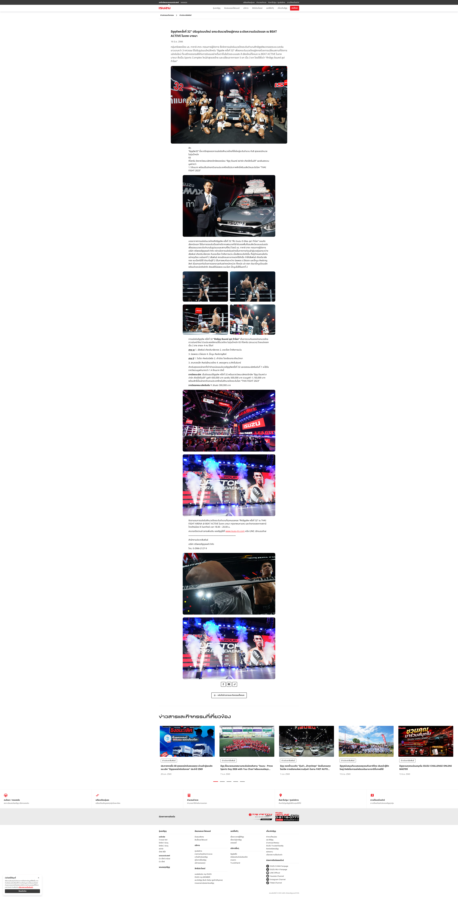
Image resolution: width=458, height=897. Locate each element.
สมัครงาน (269, 851)
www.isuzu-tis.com (235, 531)
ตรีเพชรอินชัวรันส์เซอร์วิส (238, 857)
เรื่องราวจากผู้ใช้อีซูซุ (237, 837)
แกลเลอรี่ (233, 843)
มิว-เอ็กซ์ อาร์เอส (164, 858)
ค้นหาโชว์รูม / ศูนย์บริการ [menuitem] (276, 2)
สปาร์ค (161, 849)
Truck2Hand (235, 863)
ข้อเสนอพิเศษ (199, 837)
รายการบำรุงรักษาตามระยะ (204, 854)
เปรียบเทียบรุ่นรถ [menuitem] (249, 2)
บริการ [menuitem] (245, 8)
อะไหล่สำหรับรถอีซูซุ (201, 857)
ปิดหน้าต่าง (22, 891)
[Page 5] (242, 781)
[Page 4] (235, 781)
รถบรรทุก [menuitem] (184, 2)
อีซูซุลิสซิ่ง (233, 854)
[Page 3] (229, 781)
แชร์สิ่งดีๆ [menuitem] (270, 8)
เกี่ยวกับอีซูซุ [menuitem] (282, 8)
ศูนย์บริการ (198, 851)
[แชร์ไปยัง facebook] (223, 684)
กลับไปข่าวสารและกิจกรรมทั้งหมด (231, 695)
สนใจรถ (294, 8)
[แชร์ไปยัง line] (229, 684)
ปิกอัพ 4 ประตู (163, 843)
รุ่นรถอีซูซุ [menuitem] (216, 8)
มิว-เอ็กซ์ (162, 861)
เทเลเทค (233, 860)
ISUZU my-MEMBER (202, 877)
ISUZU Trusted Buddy (274, 846)
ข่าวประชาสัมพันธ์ (185, 15)
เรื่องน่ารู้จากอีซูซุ (236, 840)
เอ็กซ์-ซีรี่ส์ (162, 851)
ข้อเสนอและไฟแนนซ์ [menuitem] (231, 8)
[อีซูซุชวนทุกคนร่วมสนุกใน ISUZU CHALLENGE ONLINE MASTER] (425, 751)
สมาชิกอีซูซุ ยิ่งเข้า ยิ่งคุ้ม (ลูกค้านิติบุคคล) (209, 880)
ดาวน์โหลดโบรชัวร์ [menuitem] (293, 2)
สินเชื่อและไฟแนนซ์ (201, 840)
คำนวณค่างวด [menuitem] (261, 2)
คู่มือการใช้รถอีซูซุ (200, 860)
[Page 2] (222, 781)
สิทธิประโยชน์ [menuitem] (257, 8)
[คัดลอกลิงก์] (234, 684)
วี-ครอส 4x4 (163, 840)
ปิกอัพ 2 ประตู (163, 846)
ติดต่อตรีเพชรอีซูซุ (272, 849)
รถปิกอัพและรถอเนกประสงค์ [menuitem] (169, 2)
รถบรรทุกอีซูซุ (164, 867)
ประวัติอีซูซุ (269, 840)
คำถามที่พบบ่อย (271, 837)
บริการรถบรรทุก (200, 863)
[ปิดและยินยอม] (38, 877)
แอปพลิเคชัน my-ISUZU (203, 874)
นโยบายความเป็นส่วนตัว (274, 854)
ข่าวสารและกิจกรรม (167, 15)
